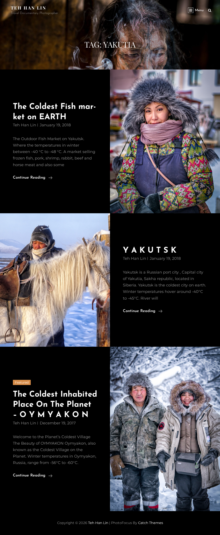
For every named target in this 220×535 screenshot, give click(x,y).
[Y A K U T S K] (55, 280)
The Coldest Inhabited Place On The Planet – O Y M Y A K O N (55, 405)
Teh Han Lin (28, 8)
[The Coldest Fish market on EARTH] (165, 141)
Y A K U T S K (149, 251)
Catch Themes (150, 523)
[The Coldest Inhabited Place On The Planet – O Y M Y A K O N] (165, 429)
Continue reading (32, 178)
